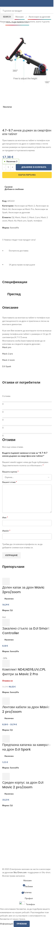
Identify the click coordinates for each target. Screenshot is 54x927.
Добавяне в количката (33, 167)
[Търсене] (50, 3)
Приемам (22, 924)
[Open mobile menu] (3, 3)
